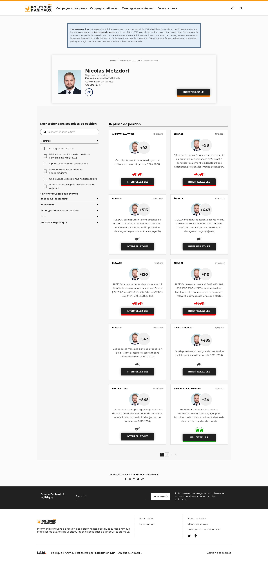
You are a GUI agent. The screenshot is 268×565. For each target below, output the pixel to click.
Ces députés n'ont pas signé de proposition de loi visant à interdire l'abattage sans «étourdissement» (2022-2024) (137, 352)
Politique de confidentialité (204, 529)
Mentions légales (198, 524)
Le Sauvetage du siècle (102, 32)
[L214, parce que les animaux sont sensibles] (41, 553)
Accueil (113, 60)
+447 (205, 209)
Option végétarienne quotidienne (68, 163)
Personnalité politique (53, 222)
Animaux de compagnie (187, 388)
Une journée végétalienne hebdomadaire (73, 178)
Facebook (194, 536)
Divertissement (183, 328)
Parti (43, 216)
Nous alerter (146, 518)
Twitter (194, 542)
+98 (205, 145)
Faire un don (146, 524)
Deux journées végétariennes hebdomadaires (66, 171)
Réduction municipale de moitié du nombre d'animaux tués (69, 156)
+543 (143, 339)
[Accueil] (38, 14)
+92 (143, 147)
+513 (144, 209)
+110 (205, 274)
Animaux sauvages (123, 134)
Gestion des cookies (219, 553)
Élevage (178, 134)
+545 (144, 399)
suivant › (171, 455)
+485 (205, 340)
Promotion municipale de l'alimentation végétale (72, 186)
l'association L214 (105, 552)
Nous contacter (197, 518)
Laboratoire (120, 388)
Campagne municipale (60, 148)
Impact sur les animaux (54, 198)
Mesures (45, 140)
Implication (47, 204)
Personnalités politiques (130, 60)
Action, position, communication (59, 210)
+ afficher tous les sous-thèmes (59, 193)
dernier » (175, 455)
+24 (205, 399)
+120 (143, 274)
